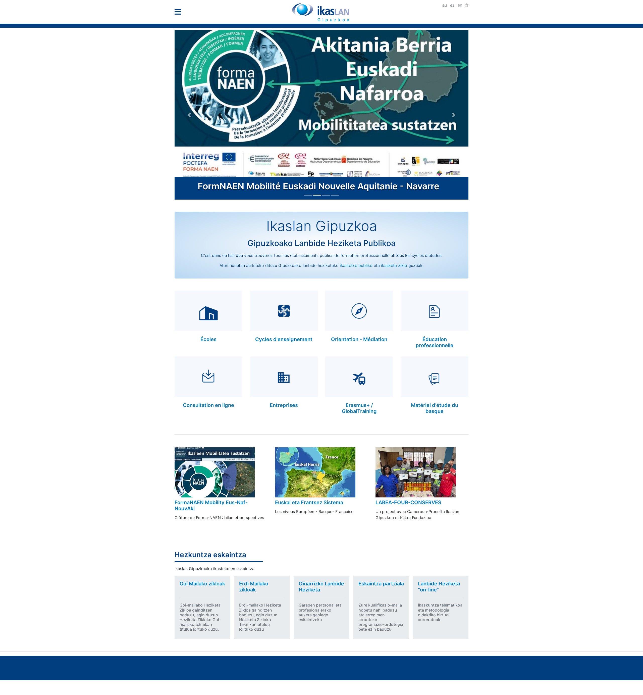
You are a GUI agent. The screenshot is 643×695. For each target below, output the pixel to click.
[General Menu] (179, 13)
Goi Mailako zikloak (202, 584)
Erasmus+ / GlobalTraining (359, 408)
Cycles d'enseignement (283, 339)
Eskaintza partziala (381, 584)
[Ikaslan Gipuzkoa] (321, 12)
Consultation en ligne (208, 405)
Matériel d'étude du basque (434, 408)
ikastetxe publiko (356, 265)
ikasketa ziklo (394, 265)
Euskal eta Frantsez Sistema (309, 502)
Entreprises (284, 405)
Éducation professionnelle (434, 342)
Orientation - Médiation (359, 339)
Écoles (208, 339)
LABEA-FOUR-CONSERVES (408, 502)
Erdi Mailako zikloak (253, 587)
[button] (189, 115)
